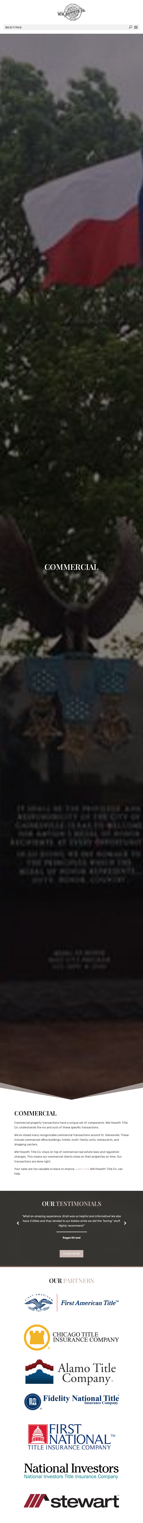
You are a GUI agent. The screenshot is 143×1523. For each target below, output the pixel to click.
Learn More (71, 1253)
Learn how (82, 1169)
